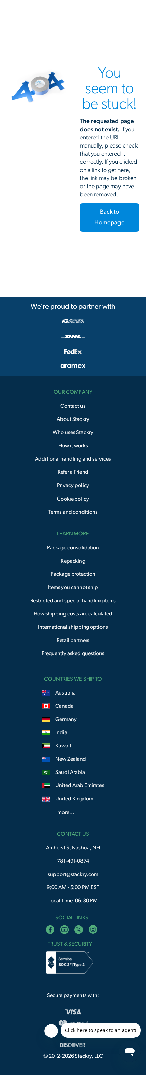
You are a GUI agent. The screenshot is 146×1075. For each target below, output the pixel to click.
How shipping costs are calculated (73, 614)
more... (65, 812)
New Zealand (70, 759)
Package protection (73, 574)
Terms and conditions (72, 512)
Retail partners (73, 640)
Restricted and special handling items (73, 600)
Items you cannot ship (73, 587)
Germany (65, 719)
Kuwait (63, 745)
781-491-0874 (73, 861)
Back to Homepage (109, 217)
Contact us (72, 406)
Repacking (73, 561)
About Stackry (73, 419)
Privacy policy (73, 485)
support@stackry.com (73, 874)
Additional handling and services (73, 459)
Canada (64, 706)
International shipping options (73, 627)
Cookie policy (73, 499)
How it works (73, 445)
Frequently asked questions (73, 653)
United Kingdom (74, 798)
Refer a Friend (73, 472)
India (61, 732)
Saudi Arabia (70, 772)
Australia (65, 693)
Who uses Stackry (73, 432)
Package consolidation (73, 547)
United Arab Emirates (79, 785)
